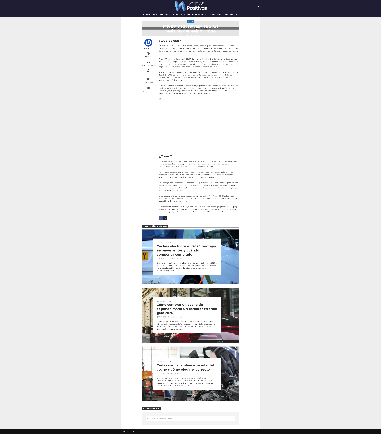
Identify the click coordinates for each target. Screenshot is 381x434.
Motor (190, 21)
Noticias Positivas (140, 431)
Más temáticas (231, 14)
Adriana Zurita (148, 48)
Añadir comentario (148, 65)
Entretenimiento (199, 14)
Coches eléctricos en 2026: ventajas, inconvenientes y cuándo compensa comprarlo (187, 250)
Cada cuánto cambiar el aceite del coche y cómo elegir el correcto (185, 367)
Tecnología (158, 14)
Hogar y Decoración (181, 14)
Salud (167, 14)
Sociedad (146, 14)
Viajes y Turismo (215, 14)
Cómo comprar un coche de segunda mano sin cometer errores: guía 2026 (187, 309)
